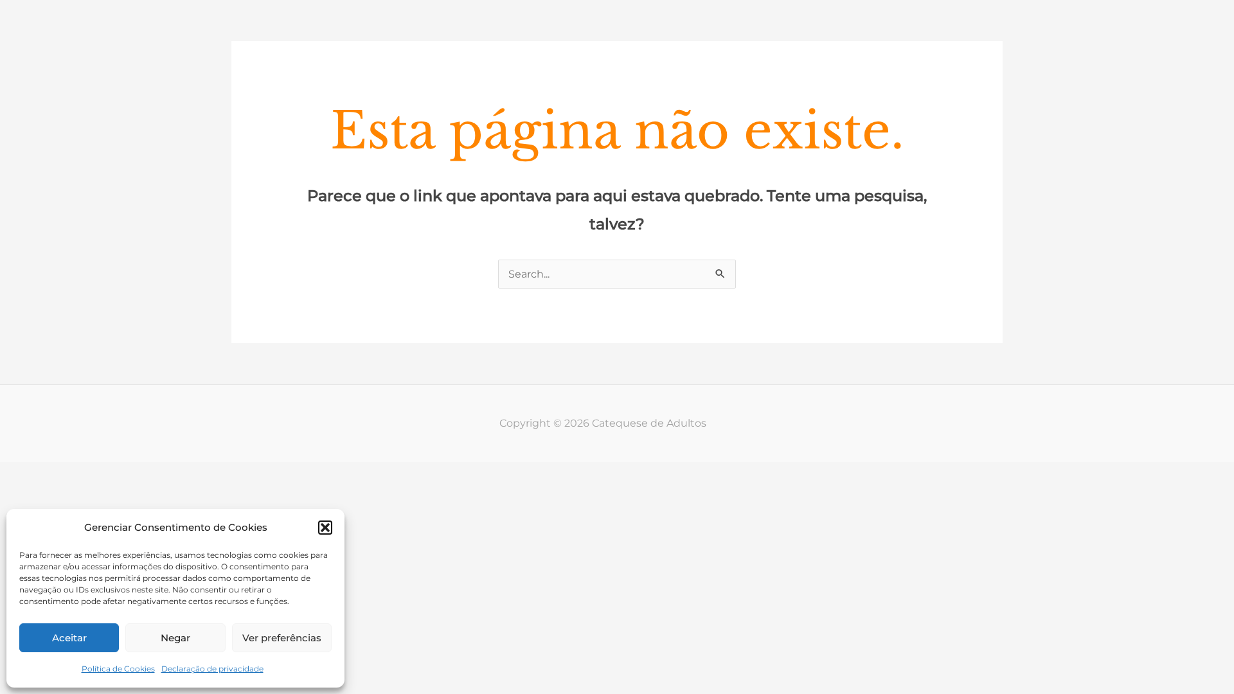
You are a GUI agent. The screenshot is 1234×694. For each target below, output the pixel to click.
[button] (325, 527)
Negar (175, 638)
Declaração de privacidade (212, 668)
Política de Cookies (118, 668)
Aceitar (69, 638)
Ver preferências (281, 638)
